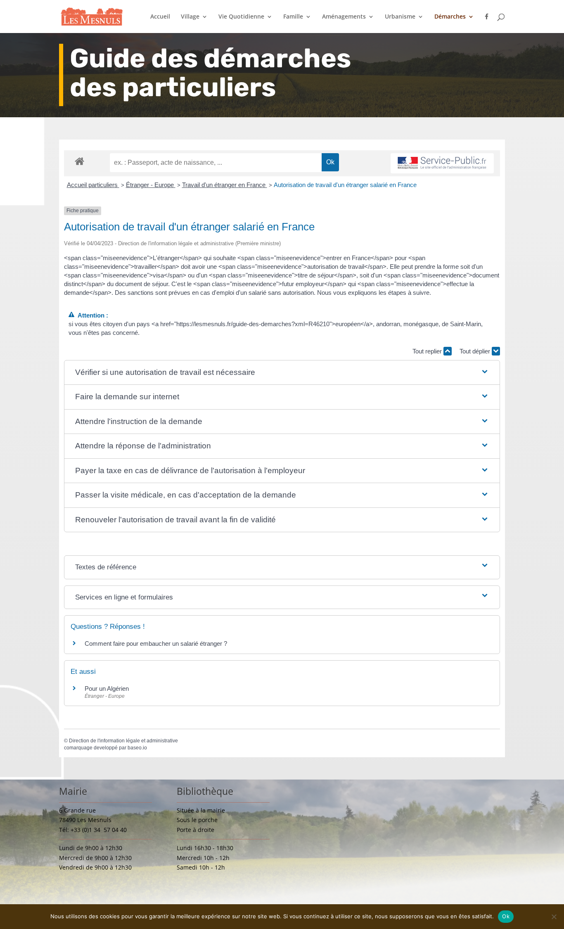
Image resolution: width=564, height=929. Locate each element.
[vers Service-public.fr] (442, 163)
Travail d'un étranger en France (224, 184)
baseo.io (137, 748)
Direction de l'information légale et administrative (123, 741)
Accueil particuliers (93, 184)
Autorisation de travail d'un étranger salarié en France (345, 184)
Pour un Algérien (107, 688)
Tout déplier (476, 351)
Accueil (160, 17)
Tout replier (427, 351)
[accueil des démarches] (79, 160)
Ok (505, 916)
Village (190, 17)
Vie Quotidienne (241, 17)
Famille (293, 17)
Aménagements (344, 17)
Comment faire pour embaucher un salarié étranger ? (156, 643)
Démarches (450, 17)
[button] (282, 372)
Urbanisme (400, 17)
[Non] (554, 916)
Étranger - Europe (150, 184)
